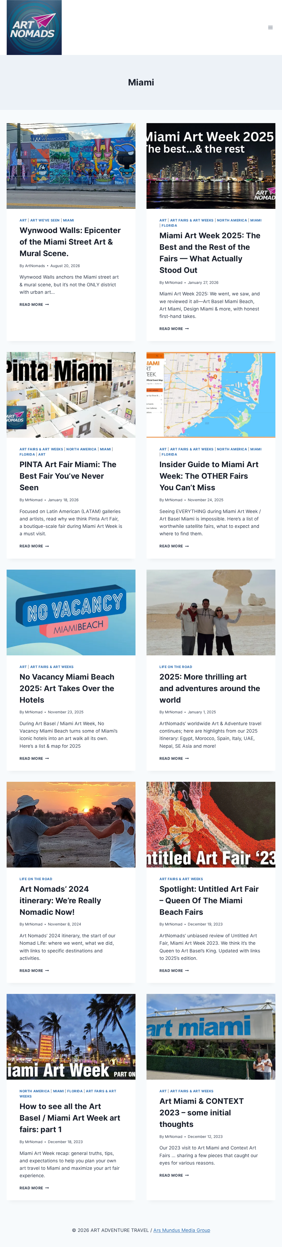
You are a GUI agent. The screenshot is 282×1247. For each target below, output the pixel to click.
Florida (169, 225)
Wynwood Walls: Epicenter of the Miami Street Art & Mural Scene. (70, 242)
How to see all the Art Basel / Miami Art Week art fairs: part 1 (70, 1118)
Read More (34, 304)
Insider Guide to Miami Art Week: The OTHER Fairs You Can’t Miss (209, 476)
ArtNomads (35, 266)
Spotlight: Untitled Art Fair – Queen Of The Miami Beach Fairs (209, 900)
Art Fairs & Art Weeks (192, 220)
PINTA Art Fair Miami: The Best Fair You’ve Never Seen (68, 476)
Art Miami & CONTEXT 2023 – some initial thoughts (201, 1112)
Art (23, 220)
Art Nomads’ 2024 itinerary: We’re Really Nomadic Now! (60, 900)
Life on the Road (175, 667)
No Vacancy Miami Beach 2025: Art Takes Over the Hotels (67, 688)
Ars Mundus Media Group (181, 1230)
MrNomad (173, 282)
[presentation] (71, 166)
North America (232, 220)
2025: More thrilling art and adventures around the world (209, 688)
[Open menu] (270, 27)
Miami (68, 220)
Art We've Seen (45, 220)
